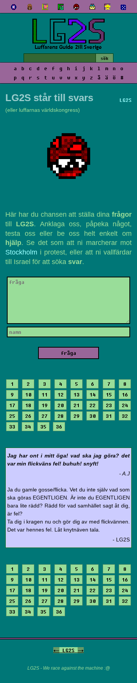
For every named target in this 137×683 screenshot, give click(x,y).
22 (92, 405)
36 (59, 427)
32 (125, 416)
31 (109, 416)
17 (12, 405)
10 (28, 394)
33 (12, 427)
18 (28, 405)
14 (92, 394)
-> (81, 650)
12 (60, 394)
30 (92, 416)
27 (44, 416)
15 (109, 394)
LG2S (68, 650)
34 (28, 427)
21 (76, 405)
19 (44, 405)
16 (125, 394)
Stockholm (21, 252)
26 (28, 416)
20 (60, 405)
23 (109, 405)
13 (76, 394)
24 (125, 405)
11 (44, 394)
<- (56, 650)
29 (76, 416)
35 (43, 427)
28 (60, 416)
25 (12, 416)
